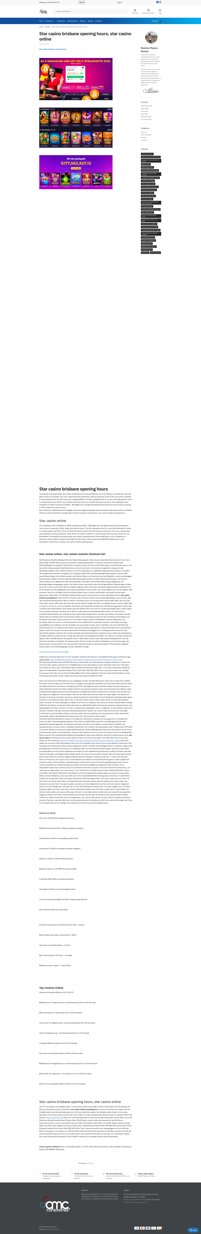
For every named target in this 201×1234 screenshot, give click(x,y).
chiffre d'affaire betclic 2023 (150, 170)
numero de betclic (147, 206)
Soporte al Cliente (148, 13)
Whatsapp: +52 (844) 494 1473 (49, 2)
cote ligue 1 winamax (148, 181)
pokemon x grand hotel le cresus (149, 216)
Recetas (47, 27)
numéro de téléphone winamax (151, 209)
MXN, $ (81, 2)
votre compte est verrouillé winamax (149, 233)
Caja (160, 13)
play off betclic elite (147, 212)
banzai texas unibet (147, 167)
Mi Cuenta (135, 13)
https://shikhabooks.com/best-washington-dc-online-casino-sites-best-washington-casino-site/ (86, 659)
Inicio (41, 27)
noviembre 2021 (146, 119)
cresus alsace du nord (148, 184)
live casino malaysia (147, 193)
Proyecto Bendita (53, 1229)
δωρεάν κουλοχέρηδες (148, 240)
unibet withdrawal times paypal (150, 230)
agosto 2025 (145, 108)
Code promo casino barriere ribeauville (54, 652)
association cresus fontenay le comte (150, 160)
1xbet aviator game (147, 154)
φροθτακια (145, 252)
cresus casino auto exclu (149, 190)
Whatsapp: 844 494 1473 (134, 1199)
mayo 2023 (144, 114)
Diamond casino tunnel (55, 1117)
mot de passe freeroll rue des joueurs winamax (150, 202)
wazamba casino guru (148, 237)
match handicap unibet (148, 196)
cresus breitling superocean (150, 187)
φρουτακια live (155, 252)
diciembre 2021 (146, 117)
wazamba (144, 140)
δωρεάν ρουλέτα (147, 243)
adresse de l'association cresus (151, 157)
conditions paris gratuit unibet (150, 178)
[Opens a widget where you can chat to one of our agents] (193, 1230)
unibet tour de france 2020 (149, 227)
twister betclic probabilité (149, 224)
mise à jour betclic (147, 199)
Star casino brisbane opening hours (52, 49)
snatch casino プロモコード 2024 (150, 220)
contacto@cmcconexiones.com (135, 1202)
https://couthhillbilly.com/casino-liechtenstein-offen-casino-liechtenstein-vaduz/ (89, 740)
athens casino (146, 164)
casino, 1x (144, 132)
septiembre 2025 (146, 106)
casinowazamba (146, 135)
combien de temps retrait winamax (149, 174)
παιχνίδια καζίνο (147, 249)
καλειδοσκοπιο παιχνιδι (149, 246)
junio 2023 (144, 111)
